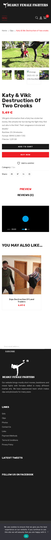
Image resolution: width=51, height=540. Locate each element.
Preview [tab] (25, 189)
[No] (47, 532)
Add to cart (25, 147)
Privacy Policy (7, 445)
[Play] (5, 229)
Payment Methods (9, 436)
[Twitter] (17, 174)
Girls (3, 414)
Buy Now (25, 155)
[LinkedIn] (23, 174)
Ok (26, 536)
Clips (12, 31)
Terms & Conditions (10, 440)
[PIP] (37, 229)
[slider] (8, 229)
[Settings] (33, 229)
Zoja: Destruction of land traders (21, 300)
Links (4, 431)
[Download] (42, 229)
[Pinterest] (29, 174)
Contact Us (6, 427)
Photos (5, 422)
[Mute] (19, 229)
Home (4, 31)
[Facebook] (11, 174)
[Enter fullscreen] (46, 229)
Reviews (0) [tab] (26, 195)
